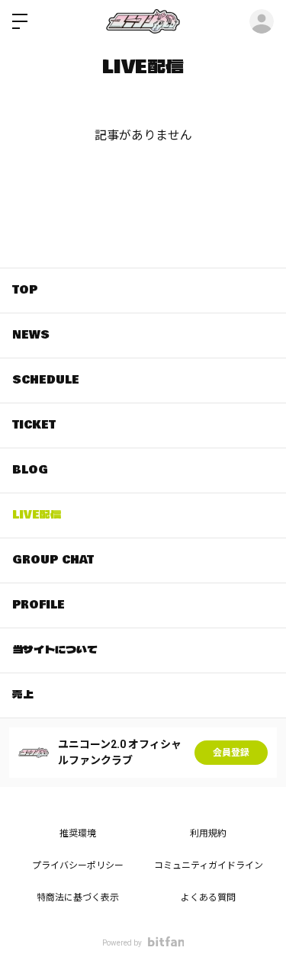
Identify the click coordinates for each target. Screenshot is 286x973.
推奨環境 (77, 833)
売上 (23, 694)
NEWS (31, 334)
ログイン (261, 21)
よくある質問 (208, 897)
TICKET (34, 424)
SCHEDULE (45, 379)
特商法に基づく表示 (78, 897)
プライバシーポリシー (78, 865)
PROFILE (38, 604)
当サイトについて (55, 649)
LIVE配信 (36, 514)
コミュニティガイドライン (208, 865)
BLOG (30, 469)
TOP (24, 289)
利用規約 (208, 833)
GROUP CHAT (53, 559)
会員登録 (231, 752)
